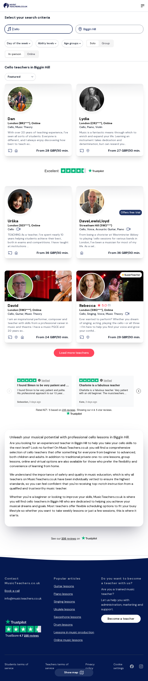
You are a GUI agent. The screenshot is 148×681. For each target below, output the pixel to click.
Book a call (12, 591)
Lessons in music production (74, 632)
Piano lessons (63, 594)
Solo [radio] (93, 43)
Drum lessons (63, 625)
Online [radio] (31, 54)
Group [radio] (106, 43)
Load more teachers (74, 353)
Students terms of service (16, 666)
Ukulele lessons (64, 609)
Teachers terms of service (56, 666)
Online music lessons (68, 640)
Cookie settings (119, 666)
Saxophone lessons (67, 617)
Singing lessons (64, 602)
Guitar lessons (64, 586)
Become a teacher (121, 619)
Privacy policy (90, 666)
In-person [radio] (14, 54)
